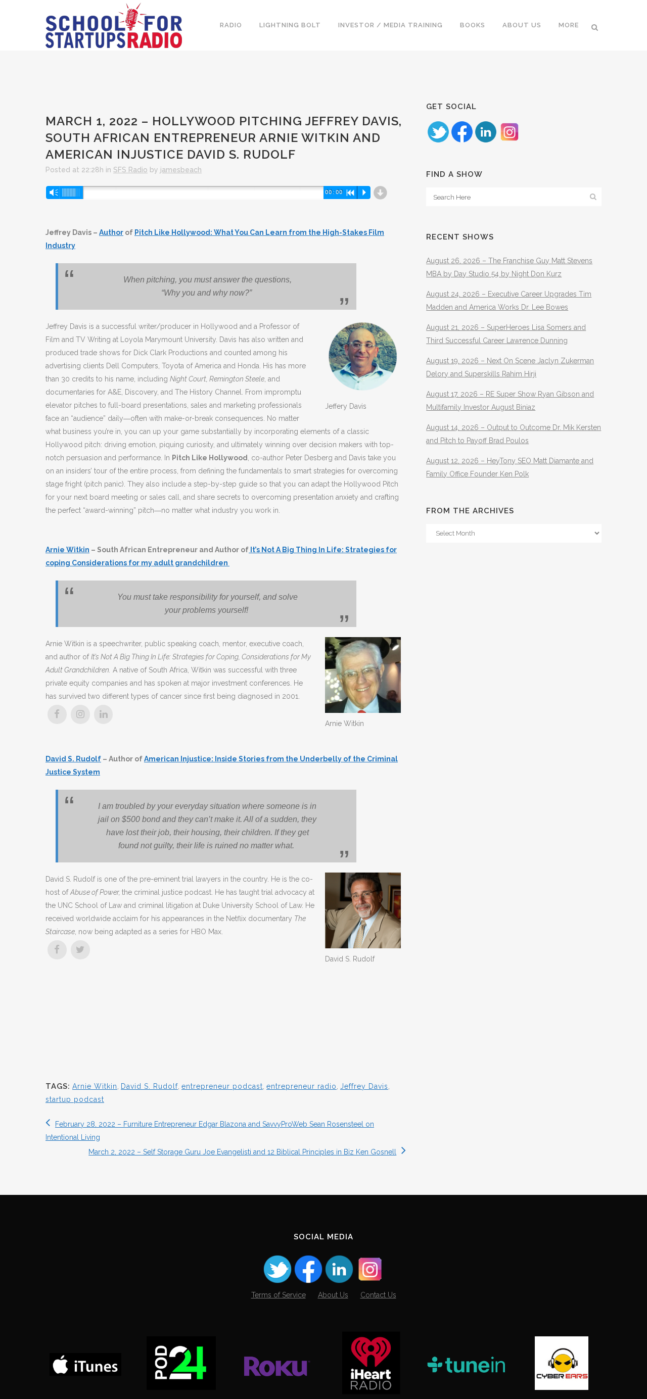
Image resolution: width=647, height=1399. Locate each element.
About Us (333, 1295)
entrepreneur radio (301, 1086)
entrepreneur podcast (222, 1086)
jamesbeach (181, 170)
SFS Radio (130, 170)
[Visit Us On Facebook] (462, 141)
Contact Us (378, 1295)
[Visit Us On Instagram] (509, 141)
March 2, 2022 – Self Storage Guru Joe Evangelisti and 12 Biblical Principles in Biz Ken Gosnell (242, 1152)
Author (111, 232)
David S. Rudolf (73, 759)
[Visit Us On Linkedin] (485, 141)
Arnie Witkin (67, 550)
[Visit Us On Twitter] (438, 141)
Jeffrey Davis (364, 1086)
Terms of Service (278, 1295)
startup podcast (74, 1099)
